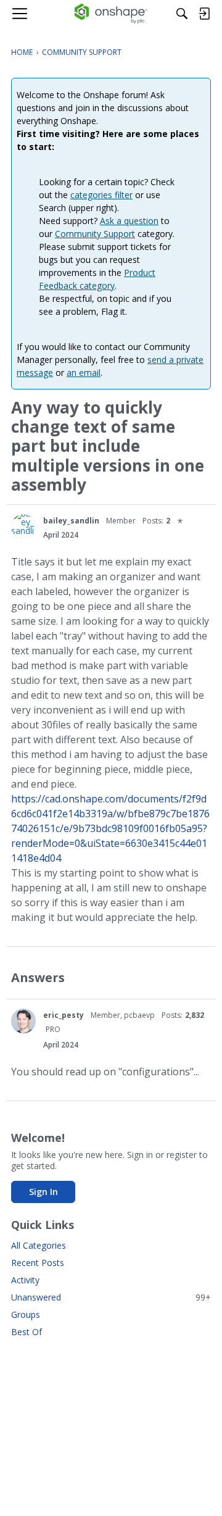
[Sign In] (204, 13)
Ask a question (129, 221)
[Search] (182, 13)
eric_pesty (63, 1015)
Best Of (26, 1332)
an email (84, 372)
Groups (25, 1314)
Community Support (95, 233)
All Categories (38, 1245)
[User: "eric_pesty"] (23, 1021)
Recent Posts (37, 1262)
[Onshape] (111, 13)
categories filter (101, 195)
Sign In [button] (43, 1191)
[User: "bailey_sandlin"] (23, 526)
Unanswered (111, 1297)
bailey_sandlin (71, 520)
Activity (25, 1280)
